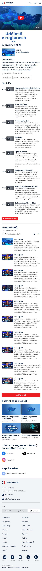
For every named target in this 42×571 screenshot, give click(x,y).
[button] (21, 18)
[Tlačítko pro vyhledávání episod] (34, 234)
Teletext (5, 530)
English (4, 567)
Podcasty (5, 534)
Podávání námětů (28, 542)
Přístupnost (25, 567)
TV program (6, 517)
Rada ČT (25, 534)
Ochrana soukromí (14, 567)
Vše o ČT (4, 550)
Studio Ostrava (27, 530)
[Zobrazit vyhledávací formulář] (30, 3)
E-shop (4, 542)
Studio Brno (26, 526)
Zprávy (15, 77)
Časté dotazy (26, 546)
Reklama (25, 522)
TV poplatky (6, 526)
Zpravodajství (6, 77)
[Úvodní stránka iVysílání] (8, 3)
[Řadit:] (38, 233)
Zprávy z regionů (25, 77)
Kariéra (24, 538)
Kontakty (25, 550)
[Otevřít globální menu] (39, 3)
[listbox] (21, 511)
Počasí (4, 538)
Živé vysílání (6, 522)
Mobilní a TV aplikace (9, 546)
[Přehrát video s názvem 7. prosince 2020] (21, 18)
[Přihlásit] (35, 3)
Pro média (25, 517)
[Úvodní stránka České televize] (10, 482)
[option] (8, 510)
